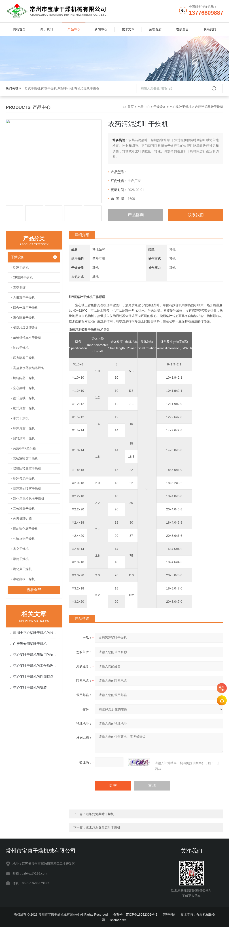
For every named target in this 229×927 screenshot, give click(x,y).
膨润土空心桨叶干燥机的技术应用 (36, 633)
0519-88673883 (222, 688)
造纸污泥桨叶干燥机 (100, 814)
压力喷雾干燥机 (24, 358)
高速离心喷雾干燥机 (27, 488)
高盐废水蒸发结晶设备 (28, 368)
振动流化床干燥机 (25, 529)
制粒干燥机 (21, 348)
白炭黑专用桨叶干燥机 (30, 644)
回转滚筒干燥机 (24, 438)
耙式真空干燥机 (24, 408)
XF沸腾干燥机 (23, 277)
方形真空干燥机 (24, 297)
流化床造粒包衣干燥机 (28, 498)
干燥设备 (159, 107)
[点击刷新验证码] (139, 762)
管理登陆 (169, 914)
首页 (130, 107)
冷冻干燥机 (21, 267)
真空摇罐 (19, 287)
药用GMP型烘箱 (24, 448)
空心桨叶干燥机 (180, 107)
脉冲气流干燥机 (24, 478)
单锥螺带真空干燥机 (27, 338)
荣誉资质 (155, 29)
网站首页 (19, 29)
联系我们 (210, 29)
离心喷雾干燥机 (24, 317)
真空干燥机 (21, 549)
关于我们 (46, 29)
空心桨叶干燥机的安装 (30, 687)
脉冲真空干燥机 (24, 428)
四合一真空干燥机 (25, 307)
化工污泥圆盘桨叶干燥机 (103, 827)
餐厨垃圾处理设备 (25, 327)
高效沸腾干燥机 (24, 508)
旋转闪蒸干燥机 (24, 378)
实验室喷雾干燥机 (25, 458)
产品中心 (74, 29)
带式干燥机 (21, 418)
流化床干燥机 (22, 569)
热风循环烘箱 (22, 518)
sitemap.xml (118, 920)
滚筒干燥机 (21, 559)
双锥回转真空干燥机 (27, 468)
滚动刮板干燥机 (24, 579)
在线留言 (182, 29)
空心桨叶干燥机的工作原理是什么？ (36, 665)
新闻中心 (101, 29)
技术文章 (128, 29)
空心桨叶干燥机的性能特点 (33, 676)
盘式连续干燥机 (24, 398)
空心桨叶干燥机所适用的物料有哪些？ (36, 654)
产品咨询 (136, 215)
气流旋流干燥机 (24, 539)
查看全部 (34, 590)
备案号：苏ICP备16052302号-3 (135, 914)
